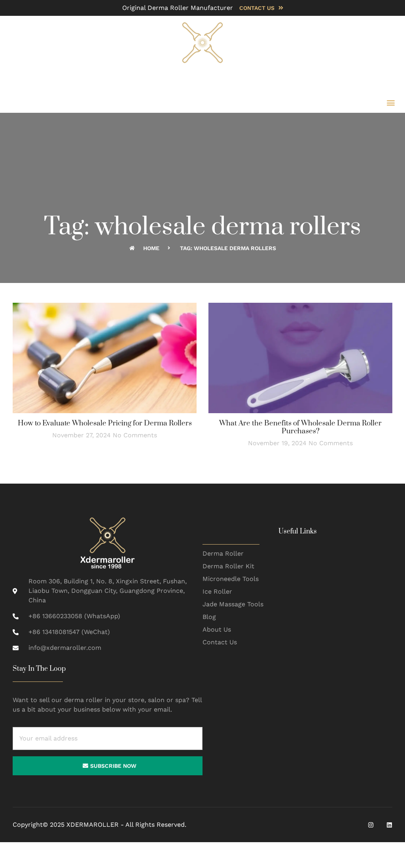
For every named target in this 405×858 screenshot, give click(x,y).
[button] (390, 102)
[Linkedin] (389, 825)
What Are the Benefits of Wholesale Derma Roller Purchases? (300, 427)
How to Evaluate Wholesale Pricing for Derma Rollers (105, 423)
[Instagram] (371, 825)
